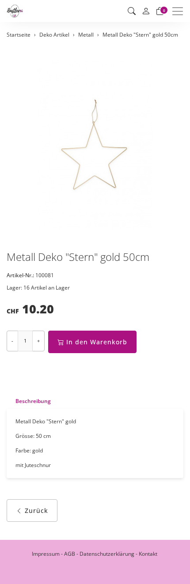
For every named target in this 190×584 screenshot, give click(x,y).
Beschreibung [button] (33, 401)
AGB (69, 554)
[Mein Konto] (145, 11)
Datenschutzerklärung (107, 554)
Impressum (46, 554)
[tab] (29, 401)
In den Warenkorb (96, 342)
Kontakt (148, 554)
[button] (131, 11)
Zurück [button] (36, 510)
